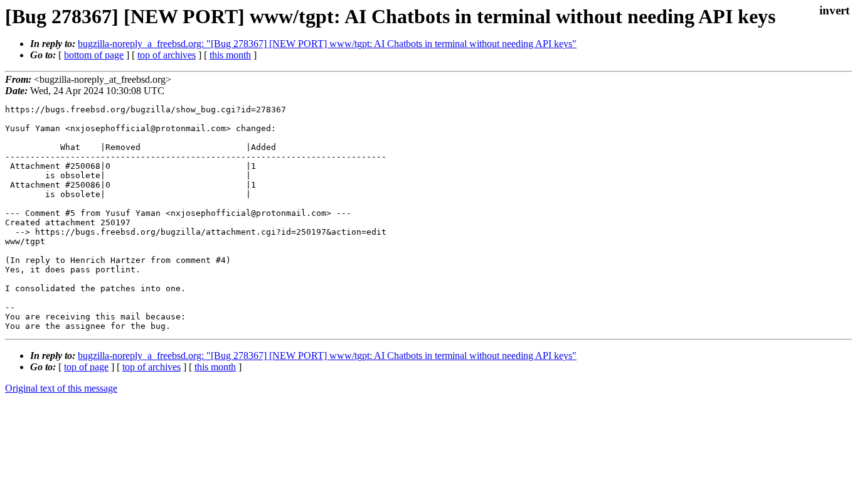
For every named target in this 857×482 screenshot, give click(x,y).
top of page (86, 367)
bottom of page (94, 55)
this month (230, 55)
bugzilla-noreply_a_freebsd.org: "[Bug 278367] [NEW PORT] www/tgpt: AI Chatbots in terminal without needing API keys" (327, 43)
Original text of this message (61, 388)
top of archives (166, 55)
